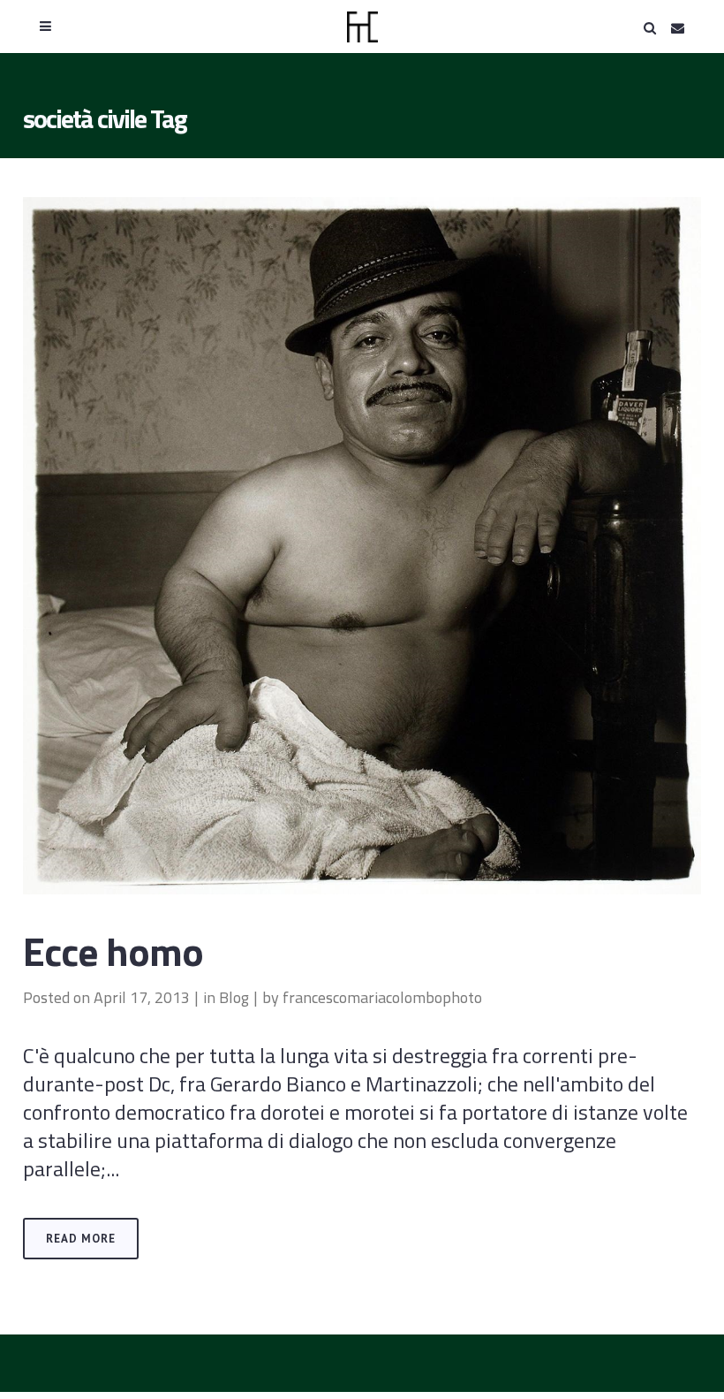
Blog (234, 997)
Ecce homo (113, 951)
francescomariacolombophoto (382, 997)
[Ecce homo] (362, 545)
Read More (81, 1238)
